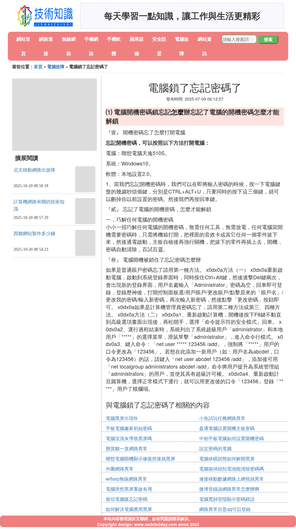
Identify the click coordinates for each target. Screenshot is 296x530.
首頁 (38, 66)
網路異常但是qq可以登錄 (225, 509)
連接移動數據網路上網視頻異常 (231, 478)
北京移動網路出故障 (34, 170)
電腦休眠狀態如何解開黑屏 (227, 458)
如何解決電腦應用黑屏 (129, 509)
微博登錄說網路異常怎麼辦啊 (229, 489)
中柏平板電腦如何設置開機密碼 (231, 438)
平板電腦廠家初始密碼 (129, 428)
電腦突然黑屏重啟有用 (129, 489)
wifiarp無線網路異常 (126, 478)
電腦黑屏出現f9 (121, 418)
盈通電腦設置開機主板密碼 (227, 428)
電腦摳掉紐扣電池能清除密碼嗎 (231, 468)
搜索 (268, 39)
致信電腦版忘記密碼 (126, 499)
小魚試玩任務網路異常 (222, 418)
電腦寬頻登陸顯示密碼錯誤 (227, 499)
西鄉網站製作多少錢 (34, 233)
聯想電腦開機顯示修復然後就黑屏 (140, 458)
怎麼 (177, 111)
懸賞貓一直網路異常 (126, 448)
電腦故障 (55, 66)
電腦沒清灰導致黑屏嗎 (129, 438)
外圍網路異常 (120, 468)
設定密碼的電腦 (215, 448)
